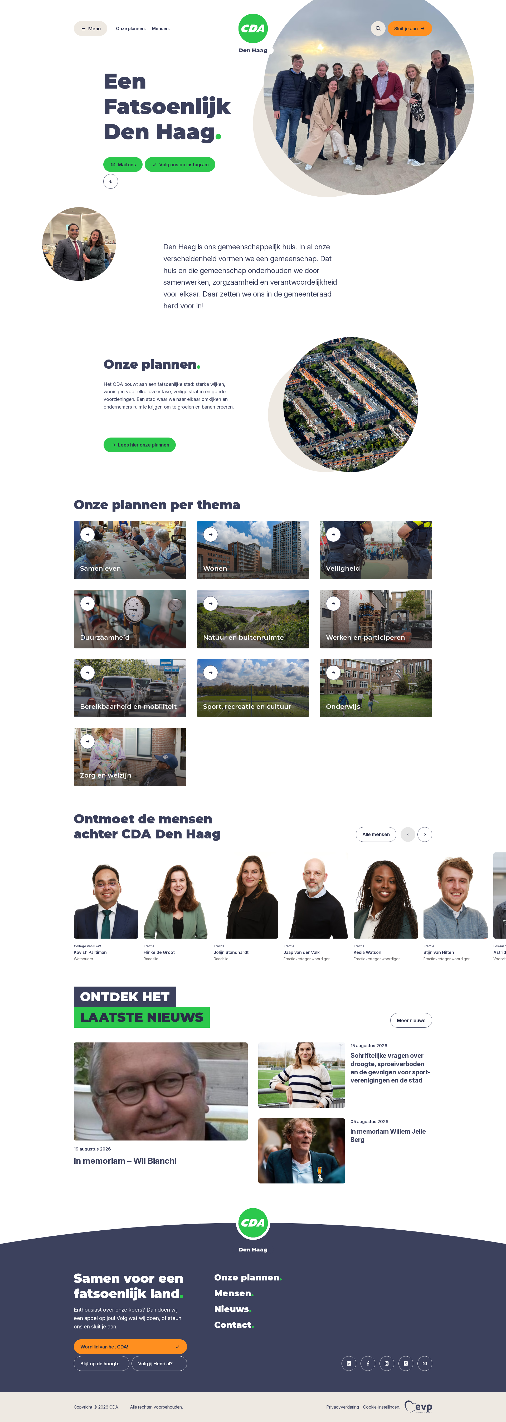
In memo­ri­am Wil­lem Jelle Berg (388, 1135)
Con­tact (234, 1325)
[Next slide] (424, 834)
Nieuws (233, 1309)
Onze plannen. (131, 28)
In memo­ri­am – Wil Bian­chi (125, 1161)
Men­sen (234, 1293)
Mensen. (161, 28)
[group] (106, 907)
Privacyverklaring (342, 1407)
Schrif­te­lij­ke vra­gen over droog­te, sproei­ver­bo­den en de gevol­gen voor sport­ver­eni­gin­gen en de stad (391, 1068)
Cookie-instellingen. (381, 1407)
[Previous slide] (408, 834)
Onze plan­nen (248, 1277)
